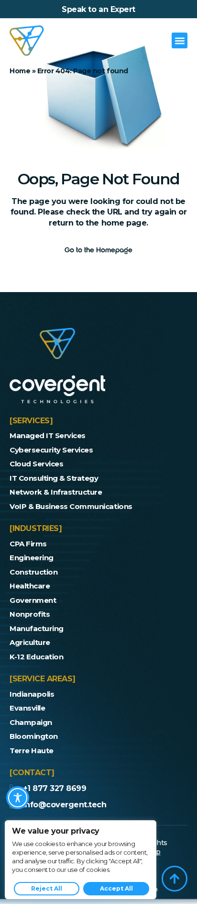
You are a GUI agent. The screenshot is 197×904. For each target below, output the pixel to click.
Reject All (46, 888)
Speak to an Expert (98, 9)
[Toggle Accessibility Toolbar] (17, 797)
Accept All (116, 888)
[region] (80, 859)
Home (20, 71)
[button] (179, 40)
